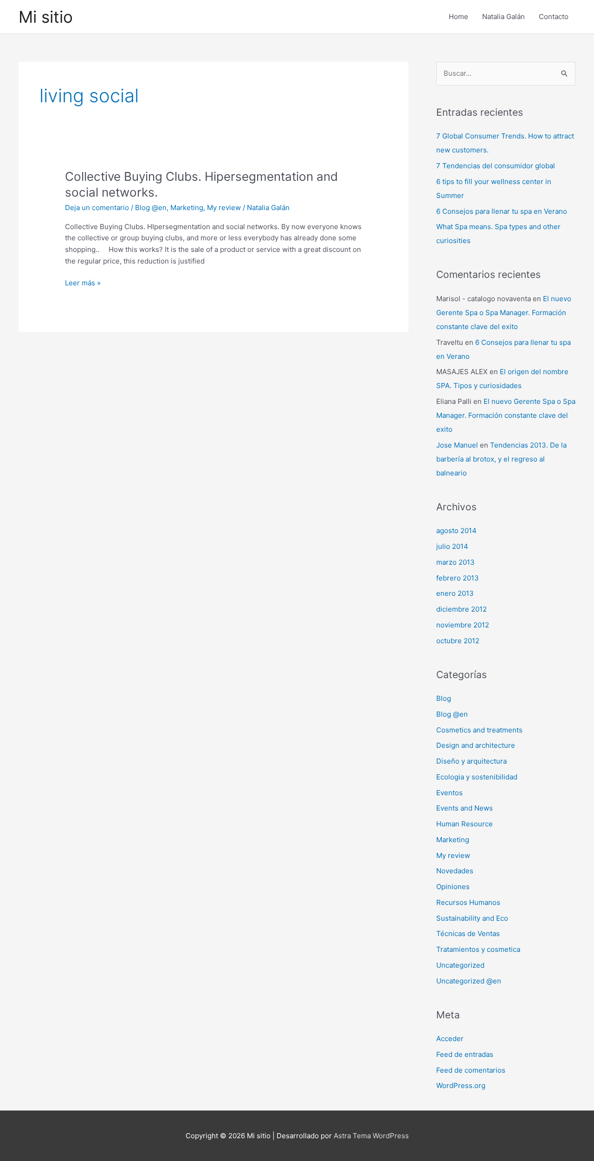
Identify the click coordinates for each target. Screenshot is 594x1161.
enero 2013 (455, 593)
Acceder (450, 1038)
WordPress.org (460, 1085)
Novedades (454, 870)
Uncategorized (460, 965)
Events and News (464, 808)
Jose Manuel (457, 445)
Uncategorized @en (468, 980)
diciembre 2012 (461, 609)
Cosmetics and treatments (479, 730)
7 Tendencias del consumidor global (495, 165)
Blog (443, 698)
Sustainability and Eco (472, 918)
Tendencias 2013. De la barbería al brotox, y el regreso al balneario (501, 459)
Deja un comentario (97, 207)
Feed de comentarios (470, 1070)
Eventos (449, 792)
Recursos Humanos (468, 902)
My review (224, 207)
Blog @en (151, 207)
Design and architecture (475, 745)
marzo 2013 (455, 562)
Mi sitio (46, 16)
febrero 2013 (457, 578)
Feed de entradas (464, 1054)
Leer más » (83, 283)
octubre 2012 (457, 640)
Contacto (553, 16)
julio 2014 (452, 546)
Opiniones (453, 886)
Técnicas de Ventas (468, 933)
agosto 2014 (456, 530)
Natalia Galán (503, 16)
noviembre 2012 (462, 624)
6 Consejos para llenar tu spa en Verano (501, 211)
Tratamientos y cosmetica (478, 949)
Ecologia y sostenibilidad (476, 776)
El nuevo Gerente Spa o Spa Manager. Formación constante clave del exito (503, 312)
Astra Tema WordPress (371, 1135)
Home (458, 16)
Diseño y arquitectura (471, 761)
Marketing (186, 207)
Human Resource (464, 823)
